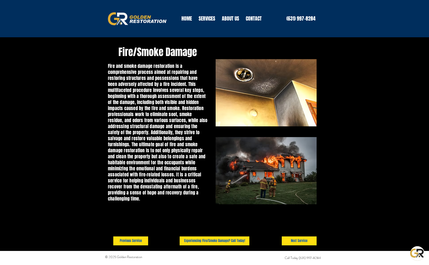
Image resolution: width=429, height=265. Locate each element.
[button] (207, 18)
